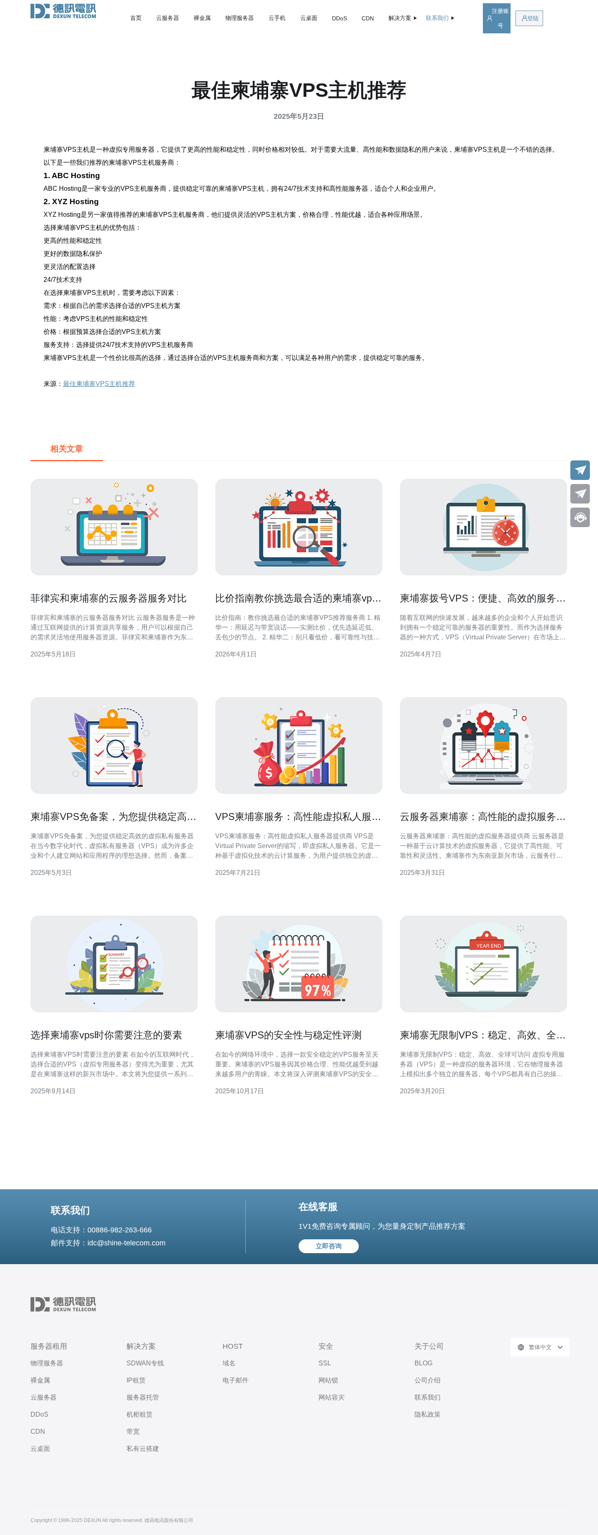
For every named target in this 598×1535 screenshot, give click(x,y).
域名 (229, 1363)
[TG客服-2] (580, 494)
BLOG (423, 1363)
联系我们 (428, 1397)
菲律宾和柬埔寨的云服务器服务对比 (109, 598)
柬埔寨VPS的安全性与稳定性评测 (288, 1034)
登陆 (533, 18)
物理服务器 (239, 18)
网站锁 (328, 1380)
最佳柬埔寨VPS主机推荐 (99, 383)
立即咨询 (329, 1246)
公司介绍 (428, 1380)
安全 (326, 1346)
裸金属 (202, 18)
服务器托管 (143, 1397)
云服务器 (167, 18)
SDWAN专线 (145, 1363)
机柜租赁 (140, 1414)
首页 (136, 18)
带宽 (133, 1431)
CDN (368, 18)
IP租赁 (136, 1380)
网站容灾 (332, 1397)
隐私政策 (428, 1414)
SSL (325, 1363)
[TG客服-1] (580, 470)
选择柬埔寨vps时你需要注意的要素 (106, 1034)
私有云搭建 (143, 1448)
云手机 (277, 18)
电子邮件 (236, 1380)
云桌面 (308, 18)
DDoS (339, 18)
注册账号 (500, 18)
